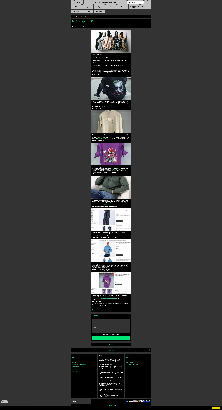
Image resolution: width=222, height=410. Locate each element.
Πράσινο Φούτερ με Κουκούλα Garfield (117, 169)
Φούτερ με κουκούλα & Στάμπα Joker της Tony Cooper (104, 105)
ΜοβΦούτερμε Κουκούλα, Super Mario (109, 298)
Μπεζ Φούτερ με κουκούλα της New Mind (105, 138)
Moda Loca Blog (75, 371)
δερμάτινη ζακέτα (97, 235)
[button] (149, 2)
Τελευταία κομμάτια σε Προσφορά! (79, 364)
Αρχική (73, 16)
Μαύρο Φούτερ (113, 202)
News (77, 16)
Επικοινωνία (74, 369)
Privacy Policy (129, 357)
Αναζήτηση (128, 355)
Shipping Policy (129, 360)
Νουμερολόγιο (75, 368)
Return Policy (128, 359)
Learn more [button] (31, 407)
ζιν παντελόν (106, 204)
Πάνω (73, 357)
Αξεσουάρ (74, 362)
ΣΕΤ (73, 355)
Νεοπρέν (118, 202)
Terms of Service (129, 362)
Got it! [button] (216, 407)
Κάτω (73, 359)
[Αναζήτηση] (128, 2)
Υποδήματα (74, 360)
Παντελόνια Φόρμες (105, 233)
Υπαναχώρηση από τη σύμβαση (132, 364)
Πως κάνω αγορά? (75, 366)
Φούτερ (115, 266)
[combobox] (135, 2)
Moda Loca (138, 400)
